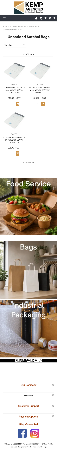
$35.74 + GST (14, 147)
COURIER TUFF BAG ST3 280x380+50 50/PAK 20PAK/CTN (14, 90)
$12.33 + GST (14, 97)
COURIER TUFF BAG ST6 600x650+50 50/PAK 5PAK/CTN (14, 139)
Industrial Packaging (18, 26)
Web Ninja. (43, 447)
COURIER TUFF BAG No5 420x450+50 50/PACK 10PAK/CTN (39, 90)
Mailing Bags (34, 26)
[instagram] (34, 433)
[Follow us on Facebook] (22, 433)
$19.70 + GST (39, 97)
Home (5, 26)
